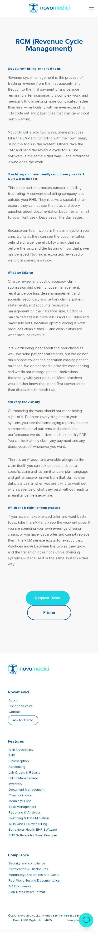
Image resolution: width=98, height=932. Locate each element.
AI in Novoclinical (21, 750)
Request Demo (47, 598)
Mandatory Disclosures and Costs (34, 875)
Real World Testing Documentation (34, 880)
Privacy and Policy (78, 920)
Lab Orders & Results (24, 772)
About (13, 700)
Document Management (26, 790)
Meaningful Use (20, 801)
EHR (12, 755)
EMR (26, 138)
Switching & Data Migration (29, 818)
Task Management (22, 807)
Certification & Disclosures (28, 869)
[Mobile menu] (92, 9)
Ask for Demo (23, 720)
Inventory (15, 784)
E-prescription (19, 761)
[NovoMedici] (49, 7)
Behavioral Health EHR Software (33, 830)
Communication (20, 795)
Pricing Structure (21, 706)
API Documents (20, 886)
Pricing (49, 612)
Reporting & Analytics (25, 812)
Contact (14, 712)
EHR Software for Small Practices (33, 835)
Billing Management (23, 778)
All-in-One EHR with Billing (28, 824)
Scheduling (17, 767)
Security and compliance (27, 863)
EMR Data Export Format (27, 892)
